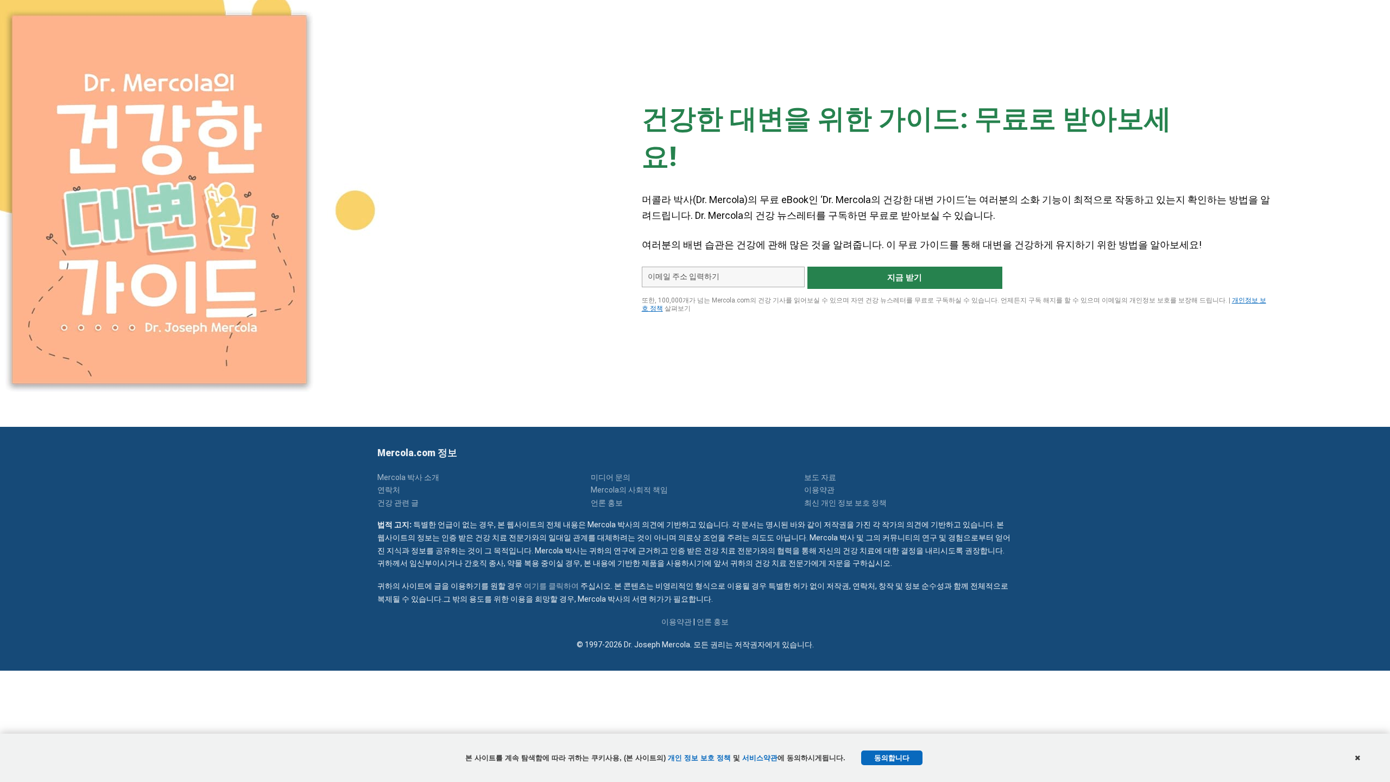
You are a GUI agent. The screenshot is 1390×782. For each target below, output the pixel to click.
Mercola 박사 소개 (408, 477)
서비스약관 (760, 758)
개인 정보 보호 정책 (699, 758)
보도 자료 (820, 477)
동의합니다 (891, 758)
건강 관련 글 (398, 503)
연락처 (388, 489)
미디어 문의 (610, 477)
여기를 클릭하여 (551, 586)
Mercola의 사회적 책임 (629, 489)
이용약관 (819, 489)
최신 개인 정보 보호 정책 (845, 503)
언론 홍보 (607, 503)
